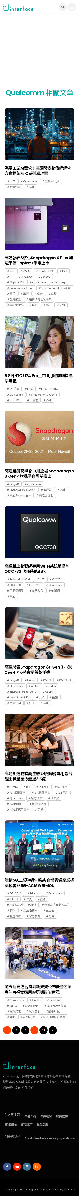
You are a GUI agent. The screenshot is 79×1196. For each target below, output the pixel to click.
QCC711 (58, 579)
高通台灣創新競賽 (54, 1017)
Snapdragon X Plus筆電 (56, 288)
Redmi (52, 686)
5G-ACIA (15, 893)
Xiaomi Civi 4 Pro (20, 697)
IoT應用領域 (42, 792)
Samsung (59, 282)
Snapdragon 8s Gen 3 (23, 691)
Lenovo (45, 276)
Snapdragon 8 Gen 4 (22, 489)
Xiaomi (49, 691)
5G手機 (14, 388)
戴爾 (54, 293)
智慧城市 (15, 187)
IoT (42, 579)
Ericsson (35, 893)
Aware (14, 786)
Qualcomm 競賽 (56, 1005)
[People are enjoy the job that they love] (39, 134)
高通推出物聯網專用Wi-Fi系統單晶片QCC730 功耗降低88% (37, 568)
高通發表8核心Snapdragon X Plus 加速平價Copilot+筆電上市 (39, 260)
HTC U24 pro (49, 388)
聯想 (34, 305)
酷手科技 (54, 1011)
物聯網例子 (17, 804)
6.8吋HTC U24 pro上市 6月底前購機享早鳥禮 (39, 378)
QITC (13, 1005)
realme (35, 686)
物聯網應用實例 (19, 809)
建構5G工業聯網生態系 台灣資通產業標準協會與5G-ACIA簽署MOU (39, 882)
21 (43, 1030)
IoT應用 (62, 786)
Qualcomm (30, 181)
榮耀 (55, 697)
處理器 (47, 489)
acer (12, 271)
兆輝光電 (15, 1011)
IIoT (12, 181)
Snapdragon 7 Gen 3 (44, 394)
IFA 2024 (27, 276)
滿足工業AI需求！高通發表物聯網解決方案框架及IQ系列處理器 (38, 170)
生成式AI (15, 703)
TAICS (14, 899)
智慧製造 (34, 916)
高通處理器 (46, 495)
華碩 (48, 305)
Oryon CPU (17, 282)
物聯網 (55, 590)
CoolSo (36, 1000)
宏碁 (26, 293)
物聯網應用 (39, 804)
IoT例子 (44, 786)
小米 (41, 697)
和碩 (12, 910)
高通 (32, 187)
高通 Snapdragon (20, 495)
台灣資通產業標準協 (57, 904)
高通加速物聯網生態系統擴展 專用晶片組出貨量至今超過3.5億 (38, 776)
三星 (12, 293)
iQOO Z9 (65, 680)
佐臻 (43, 899)
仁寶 (29, 899)
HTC (30, 388)
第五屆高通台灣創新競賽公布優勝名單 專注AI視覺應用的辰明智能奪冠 (38, 989)
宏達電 (33, 400)
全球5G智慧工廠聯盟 (23, 904)
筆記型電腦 (17, 305)
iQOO (47, 680)
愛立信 (50, 910)
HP (11, 276)
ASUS (26, 271)
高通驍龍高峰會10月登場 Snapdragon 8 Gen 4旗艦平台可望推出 (39, 473)
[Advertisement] (39, 53)
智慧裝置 (15, 299)
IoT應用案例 (18, 792)
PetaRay (54, 1000)
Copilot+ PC (46, 271)
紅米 (32, 703)
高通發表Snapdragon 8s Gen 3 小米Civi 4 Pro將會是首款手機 (38, 669)
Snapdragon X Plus (21, 288)
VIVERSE (15, 400)
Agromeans (17, 1000)
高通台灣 (29, 1017)
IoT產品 (63, 792)
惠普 (40, 293)
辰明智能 (34, 1011)
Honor (31, 680)
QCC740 (34, 585)
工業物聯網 (52, 181)
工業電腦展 (17, 590)
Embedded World (20, 579)
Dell (64, 271)
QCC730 (15, 585)
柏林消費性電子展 (40, 299)
